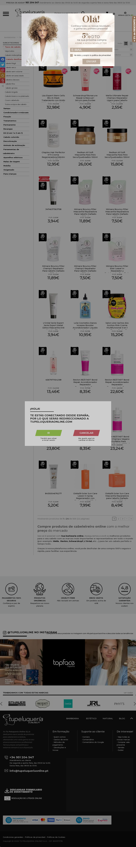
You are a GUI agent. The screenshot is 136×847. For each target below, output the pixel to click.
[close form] (114, 13)
